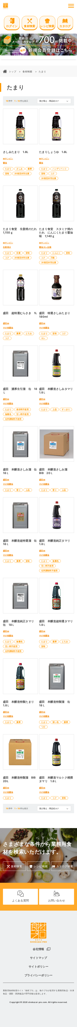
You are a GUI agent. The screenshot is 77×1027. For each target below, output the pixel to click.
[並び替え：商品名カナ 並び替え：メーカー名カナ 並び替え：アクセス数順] (54, 101)
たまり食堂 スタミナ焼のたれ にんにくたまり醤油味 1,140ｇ (56, 232)
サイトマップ (38, 957)
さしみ (19, 168)
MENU (71, 6)
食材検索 (27, 71)
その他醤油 (8, 327)
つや (43, 727)
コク (53, 173)
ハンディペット (60, 168)
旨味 (7, 173)
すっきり (66, 409)
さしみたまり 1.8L (15, 152)
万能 (53, 257)
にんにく (57, 253)
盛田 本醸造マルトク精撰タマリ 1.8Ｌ (56, 779)
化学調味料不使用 (13, 419)
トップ (12, 71)
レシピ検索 (41, 866)
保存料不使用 (22, 409)
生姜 (18, 253)
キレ (43, 338)
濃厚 (30, 168)
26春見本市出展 (21, 173)
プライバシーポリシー (38, 975)
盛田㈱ (6, 323)
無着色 (8, 414)
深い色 (56, 722)
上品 (55, 409)
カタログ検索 (64, 866)
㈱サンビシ (8, 158)
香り (18, 490)
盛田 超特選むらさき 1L (20, 313)
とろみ (29, 333)
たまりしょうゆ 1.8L (53, 152)
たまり (8, 168)
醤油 (5, 163)
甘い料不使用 (22, 414)
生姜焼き (7, 247)
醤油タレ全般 (45, 247)
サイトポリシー (38, 966)
